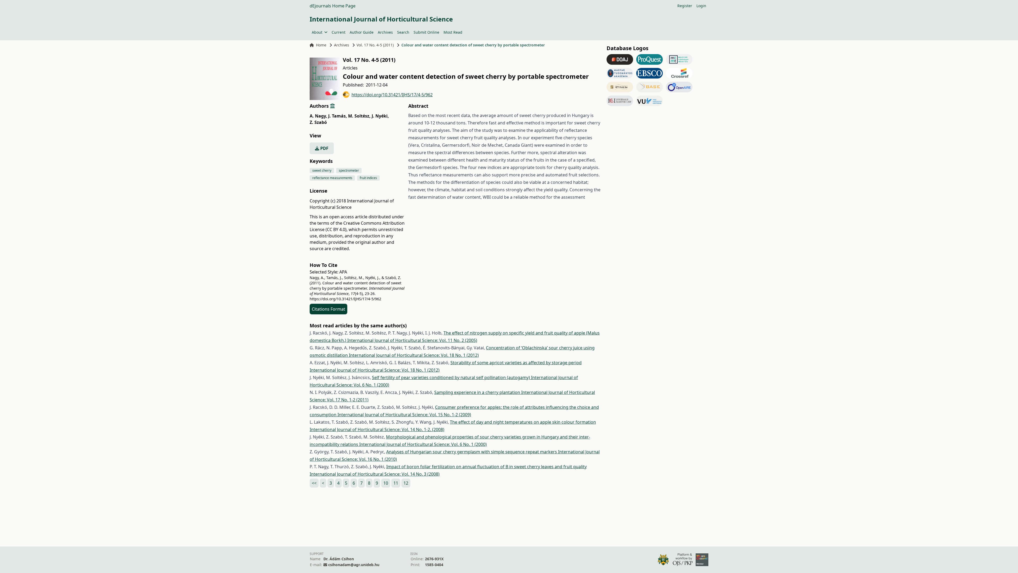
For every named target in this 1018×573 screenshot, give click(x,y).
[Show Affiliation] (332, 106)
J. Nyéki (380, 116)
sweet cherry (321, 170)
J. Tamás (337, 116)
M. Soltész (359, 116)
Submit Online (426, 32)
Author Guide (362, 32)
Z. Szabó (318, 122)
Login (701, 5)
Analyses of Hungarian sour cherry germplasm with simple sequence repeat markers (472, 452)
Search (403, 32)
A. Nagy (318, 116)
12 (405, 483)
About (317, 32)
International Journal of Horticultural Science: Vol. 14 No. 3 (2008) (375, 474)
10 (385, 483)
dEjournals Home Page (333, 6)
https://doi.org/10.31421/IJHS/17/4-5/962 (392, 95)
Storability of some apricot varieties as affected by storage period (516, 363)
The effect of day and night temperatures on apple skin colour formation (523, 422)
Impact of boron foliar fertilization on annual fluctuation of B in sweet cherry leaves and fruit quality (486, 467)
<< (314, 483)
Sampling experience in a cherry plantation (477, 392)
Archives (385, 32)
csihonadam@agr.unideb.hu (353, 564)
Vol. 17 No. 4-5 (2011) (375, 44)
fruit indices (368, 178)
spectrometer (349, 170)
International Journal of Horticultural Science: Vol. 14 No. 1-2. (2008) (377, 429)
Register (684, 5)
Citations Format (328, 309)
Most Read (453, 32)
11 (395, 483)
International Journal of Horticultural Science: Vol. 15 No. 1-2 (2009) (404, 415)
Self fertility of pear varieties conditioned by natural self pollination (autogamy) (451, 377)
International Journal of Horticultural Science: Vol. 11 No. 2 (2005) (412, 340)
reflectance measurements (332, 178)
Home (321, 44)
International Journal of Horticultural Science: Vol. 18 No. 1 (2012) (414, 355)
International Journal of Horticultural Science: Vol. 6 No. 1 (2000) (423, 444)
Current (338, 32)
